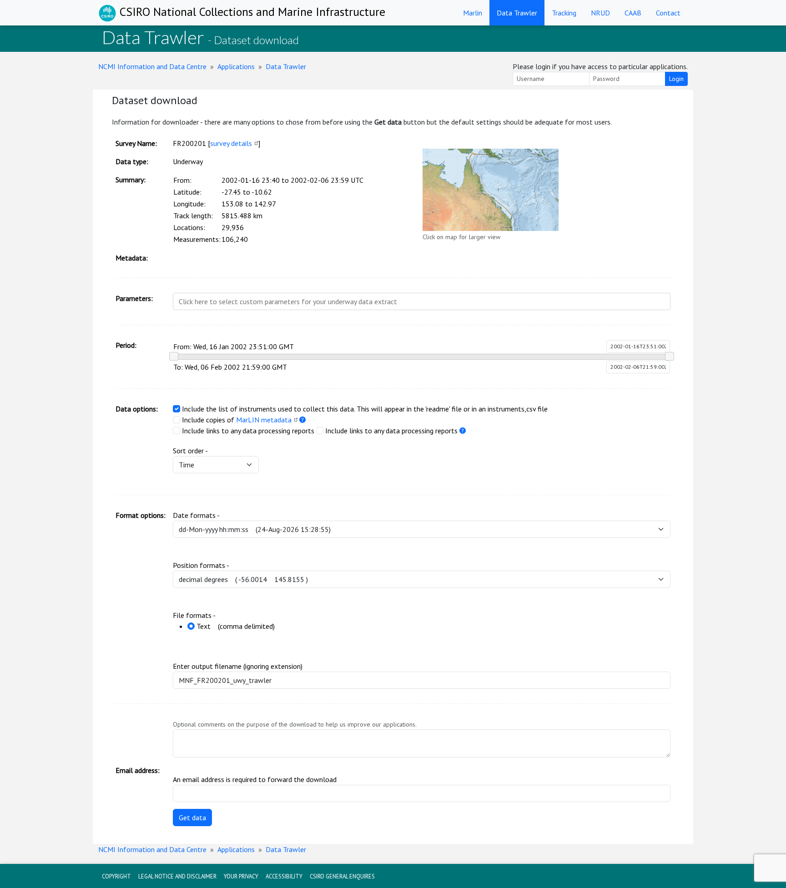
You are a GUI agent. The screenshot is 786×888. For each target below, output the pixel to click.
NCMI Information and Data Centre (152, 66)
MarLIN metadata (264, 419)
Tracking (564, 12)
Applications (236, 66)
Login (676, 79)
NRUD (600, 12)
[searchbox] (419, 301)
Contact (668, 12)
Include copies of (208, 419)
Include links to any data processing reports (248, 430)
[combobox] (421, 301)
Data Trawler (517, 12)
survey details (231, 143)
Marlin (472, 12)
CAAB (633, 12)
